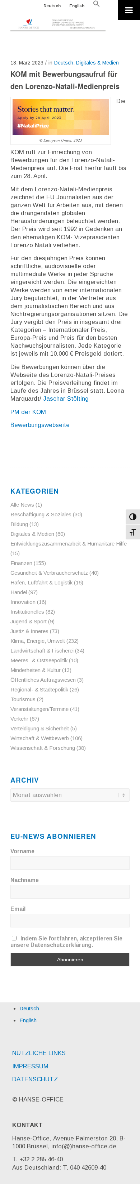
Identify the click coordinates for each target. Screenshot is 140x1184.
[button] (96, 5)
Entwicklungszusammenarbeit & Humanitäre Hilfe (68, 543)
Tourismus (23, 699)
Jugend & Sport (28, 621)
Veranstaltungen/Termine (39, 709)
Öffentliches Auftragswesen (43, 680)
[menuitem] (52, 6)
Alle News (22, 505)
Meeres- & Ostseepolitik (38, 660)
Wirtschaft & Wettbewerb (39, 738)
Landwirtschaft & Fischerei (42, 650)
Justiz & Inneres (29, 631)
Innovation (23, 602)
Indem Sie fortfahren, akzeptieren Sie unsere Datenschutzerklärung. (66, 941)
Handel (18, 592)
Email (17, 909)
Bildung (19, 524)
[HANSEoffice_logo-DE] (58, 25)
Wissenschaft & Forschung (42, 748)
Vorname (22, 851)
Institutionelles (27, 612)
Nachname (24, 880)
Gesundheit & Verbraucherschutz (49, 573)
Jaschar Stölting (66, 398)
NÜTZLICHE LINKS (39, 1053)
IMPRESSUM (30, 1066)
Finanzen (21, 563)
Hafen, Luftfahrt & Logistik (41, 582)
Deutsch (52, 6)
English (76, 6)
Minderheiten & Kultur (35, 670)
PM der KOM (28, 412)
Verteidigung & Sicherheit (39, 728)
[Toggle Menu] (129, 10)
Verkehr (19, 719)
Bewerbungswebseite (40, 425)
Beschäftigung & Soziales (40, 514)
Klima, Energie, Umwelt (37, 641)
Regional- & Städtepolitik (39, 689)
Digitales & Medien (97, 63)
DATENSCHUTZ (35, 1079)
